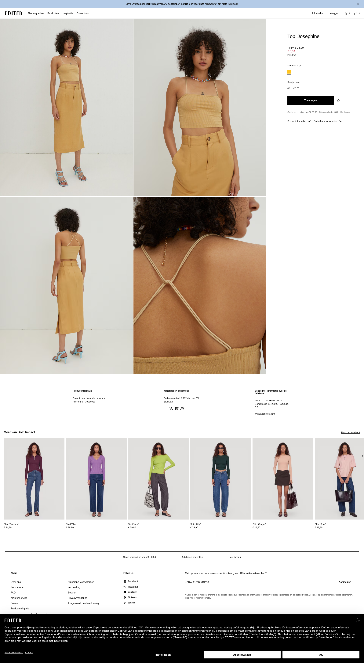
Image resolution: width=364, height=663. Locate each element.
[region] (91, 402)
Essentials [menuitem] (83, 13)
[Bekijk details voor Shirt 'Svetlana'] (34, 479)
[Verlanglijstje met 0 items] (346, 13)
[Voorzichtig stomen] (187, 408)
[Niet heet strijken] (182, 408)
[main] (182, 402)
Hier (187, 598)
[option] (289, 72)
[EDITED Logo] (13, 13)
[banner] (182, 4)
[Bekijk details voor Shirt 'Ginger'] (283, 479)
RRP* (295, 47)
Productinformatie (296, 121)
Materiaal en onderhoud (176, 391)
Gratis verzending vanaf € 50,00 (302, 112)
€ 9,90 (291, 51)
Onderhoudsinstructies (326, 121)
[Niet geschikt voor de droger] (176, 408)
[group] (269, 583)
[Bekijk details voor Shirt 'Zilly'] (220, 479)
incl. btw (291, 55)
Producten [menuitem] (53, 13)
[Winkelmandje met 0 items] (356, 13)
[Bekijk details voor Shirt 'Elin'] (96, 479)
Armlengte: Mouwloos (84, 401)
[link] (14, 574)
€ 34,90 (8, 527)
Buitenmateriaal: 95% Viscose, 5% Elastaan (181, 400)
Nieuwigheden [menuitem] (36, 13)
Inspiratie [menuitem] (68, 13)
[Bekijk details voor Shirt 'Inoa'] (158, 479)
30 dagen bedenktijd (328, 112)
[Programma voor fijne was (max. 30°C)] (166, 408)
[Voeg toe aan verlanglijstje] (339, 100)
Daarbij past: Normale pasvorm (89, 398)
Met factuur (345, 112)
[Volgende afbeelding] (362, 456)
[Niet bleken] (171, 408)
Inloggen (334, 13)
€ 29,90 (70, 527)
